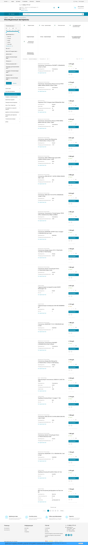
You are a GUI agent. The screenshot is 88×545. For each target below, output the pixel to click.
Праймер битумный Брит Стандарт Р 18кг (49, 398)
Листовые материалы (10, 91)
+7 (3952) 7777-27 (71, 525)
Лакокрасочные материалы (11, 102)
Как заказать (7, 528)
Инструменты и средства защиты (10, 108)
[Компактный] (83, 59)
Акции (12, 1)
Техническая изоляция (10, 118)
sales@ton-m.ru (24, 8)
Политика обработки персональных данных (54, 533)
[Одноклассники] (69, 535)
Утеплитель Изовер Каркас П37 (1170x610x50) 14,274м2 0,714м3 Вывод (50, 250)
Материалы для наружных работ (11, 115)
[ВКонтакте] (66, 535)
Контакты (32, 1)
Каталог (6, 1)
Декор (6, 121)
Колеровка (27, 531)
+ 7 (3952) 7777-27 (25, 5)
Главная (6, 17)
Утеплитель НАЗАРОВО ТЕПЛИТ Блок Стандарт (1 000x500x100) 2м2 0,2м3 (50, 232)
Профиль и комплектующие (11, 96)
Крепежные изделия (9, 99)
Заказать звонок (24, 10)
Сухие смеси (8, 88)
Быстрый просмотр (30, 68)
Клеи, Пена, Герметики (10, 105)
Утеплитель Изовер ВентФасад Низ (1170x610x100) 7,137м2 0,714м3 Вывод (48, 361)
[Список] (81, 59)
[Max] (71, 535)
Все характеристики (42, 72)
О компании (24, 1)
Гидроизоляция (41, 285)
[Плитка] (79, 59)
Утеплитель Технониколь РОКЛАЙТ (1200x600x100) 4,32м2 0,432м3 (47, 343)
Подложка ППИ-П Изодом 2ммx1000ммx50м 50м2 (51, 102)
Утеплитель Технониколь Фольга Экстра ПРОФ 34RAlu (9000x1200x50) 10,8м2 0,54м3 (50, 84)
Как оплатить (7, 529)
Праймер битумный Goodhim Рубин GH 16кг (50, 472)
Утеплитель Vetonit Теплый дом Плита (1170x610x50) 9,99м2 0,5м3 (48, 269)
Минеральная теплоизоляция (43, 63)
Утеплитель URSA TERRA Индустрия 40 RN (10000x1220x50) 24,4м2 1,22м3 (49, 158)
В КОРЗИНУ (73, 71)
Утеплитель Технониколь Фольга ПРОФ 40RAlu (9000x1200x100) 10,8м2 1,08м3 (50, 121)
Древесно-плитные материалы (12, 112)
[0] (54, 7)
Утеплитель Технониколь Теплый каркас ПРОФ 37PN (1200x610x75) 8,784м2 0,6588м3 (51, 213)
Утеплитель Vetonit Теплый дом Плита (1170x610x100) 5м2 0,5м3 (48, 435)
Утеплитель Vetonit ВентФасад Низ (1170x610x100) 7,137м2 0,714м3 (47, 139)
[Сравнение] (71, 74)
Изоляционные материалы (11, 94)
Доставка (18, 1)
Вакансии (38, 1)
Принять (80, 543)
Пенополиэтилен (41, 100)
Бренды (46, 529)
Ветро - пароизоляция (42, 377)
